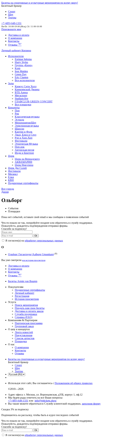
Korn (17, 68)
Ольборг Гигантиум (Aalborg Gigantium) (31, 254)
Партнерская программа (28, 323)
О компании (15, 38)
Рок (17, 113)
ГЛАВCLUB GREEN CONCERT (34, 101)
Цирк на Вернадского (27, 159)
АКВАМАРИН (23, 162)
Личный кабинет (11, 50)
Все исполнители (25, 80)
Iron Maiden (21, 71)
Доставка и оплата (18, 35)
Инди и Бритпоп (24, 152)
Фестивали (21, 140)
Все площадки (23, 104)
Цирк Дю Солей (17, 168)
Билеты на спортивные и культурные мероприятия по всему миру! (39, 2)
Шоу (10, 14)
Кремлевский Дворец (27, 89)
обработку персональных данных (44, 240)
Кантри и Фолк (23, 131)
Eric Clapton (21, 77)
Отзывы (15, 44)
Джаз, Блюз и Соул (25, 134)
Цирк (11, 156)
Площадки (21, 341)
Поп (17, 110)
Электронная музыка (27, 125)
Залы (11, 83)
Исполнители (16, 56)
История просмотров (27, 299)
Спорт (11, 11)
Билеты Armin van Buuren (22, 281)
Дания (5, 191)
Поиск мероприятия (26, 305)
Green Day (21, 74)
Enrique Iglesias (23, 59)
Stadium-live (21, 98)
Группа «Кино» (24, 65)
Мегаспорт (21, 95)
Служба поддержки (26, 314)
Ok (35, 235)
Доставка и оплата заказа (29, 311)
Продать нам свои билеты (30, 308)
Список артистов (24, 338)
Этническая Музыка (26, 143)
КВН (11, 180)
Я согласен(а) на (34, 240)
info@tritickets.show (46, 400)
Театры (12, 17)
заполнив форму (91, 403)
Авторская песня (24, 149)
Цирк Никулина (24, 165)
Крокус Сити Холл (25, 86)
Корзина (26, 50)
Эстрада (19, 119)
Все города (7, 188)
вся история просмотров (33, 260)
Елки (11, 177)
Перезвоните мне (11, 29)
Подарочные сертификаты (23, 183)
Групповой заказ (24, 326)
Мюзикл (13, 174)
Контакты (13, 41)
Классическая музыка (27, 116)
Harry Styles (21, 62)
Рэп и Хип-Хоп (23, 137)
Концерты (14, 107)
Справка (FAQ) (23, 317)
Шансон (19, 128)
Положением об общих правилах (74, 383)
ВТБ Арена (21, 92)
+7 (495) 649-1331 (18, 400)
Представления (23, 335)
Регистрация (22, 296)
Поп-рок (20, 146)
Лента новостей (24, 332)
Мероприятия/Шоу (25, 122)
